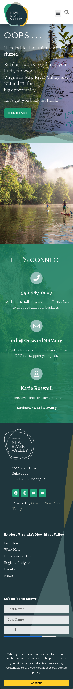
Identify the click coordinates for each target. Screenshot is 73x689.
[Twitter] (33, 493)
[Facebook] (15, 493)
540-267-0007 (36, 293)
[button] (58, 13)
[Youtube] (42, 493)
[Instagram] (24, 493)
